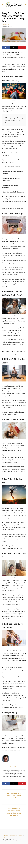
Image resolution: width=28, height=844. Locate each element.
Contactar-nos (8, 837)
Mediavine (22, 842)
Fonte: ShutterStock (14, 44)
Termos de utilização (18, 837)
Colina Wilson (6, 24)
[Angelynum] (14, 5)
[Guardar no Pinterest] (22, 47)
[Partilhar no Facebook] (6, 47)
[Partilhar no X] (14, 47)
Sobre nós (20, 835)
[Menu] (2, 5)
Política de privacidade (10, 835)
